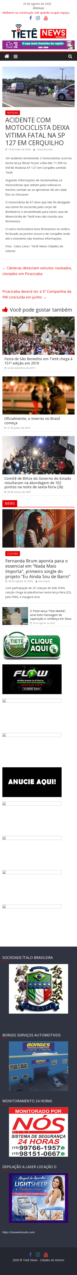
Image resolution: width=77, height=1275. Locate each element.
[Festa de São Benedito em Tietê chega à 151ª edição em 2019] (38, 319)
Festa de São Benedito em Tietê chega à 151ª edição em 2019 (38, 361)
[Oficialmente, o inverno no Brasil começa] (38, 379)
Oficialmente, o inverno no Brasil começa (32, 420)
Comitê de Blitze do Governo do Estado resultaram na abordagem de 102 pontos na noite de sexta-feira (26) (37, 482)
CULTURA (12, 553)
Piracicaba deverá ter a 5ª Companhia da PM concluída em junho (36, 294)
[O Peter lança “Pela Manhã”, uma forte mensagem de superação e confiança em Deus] (15, 609)
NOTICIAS (12, 112)
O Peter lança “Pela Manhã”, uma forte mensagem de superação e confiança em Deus (50, 615)
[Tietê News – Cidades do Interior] (6, 56)
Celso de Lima (45, 149)
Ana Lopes (44, 581)
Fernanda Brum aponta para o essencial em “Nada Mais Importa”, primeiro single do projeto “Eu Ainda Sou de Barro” (37, 568)
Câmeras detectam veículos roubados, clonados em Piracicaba (37, 271)
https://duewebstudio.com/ (18, 1232)
